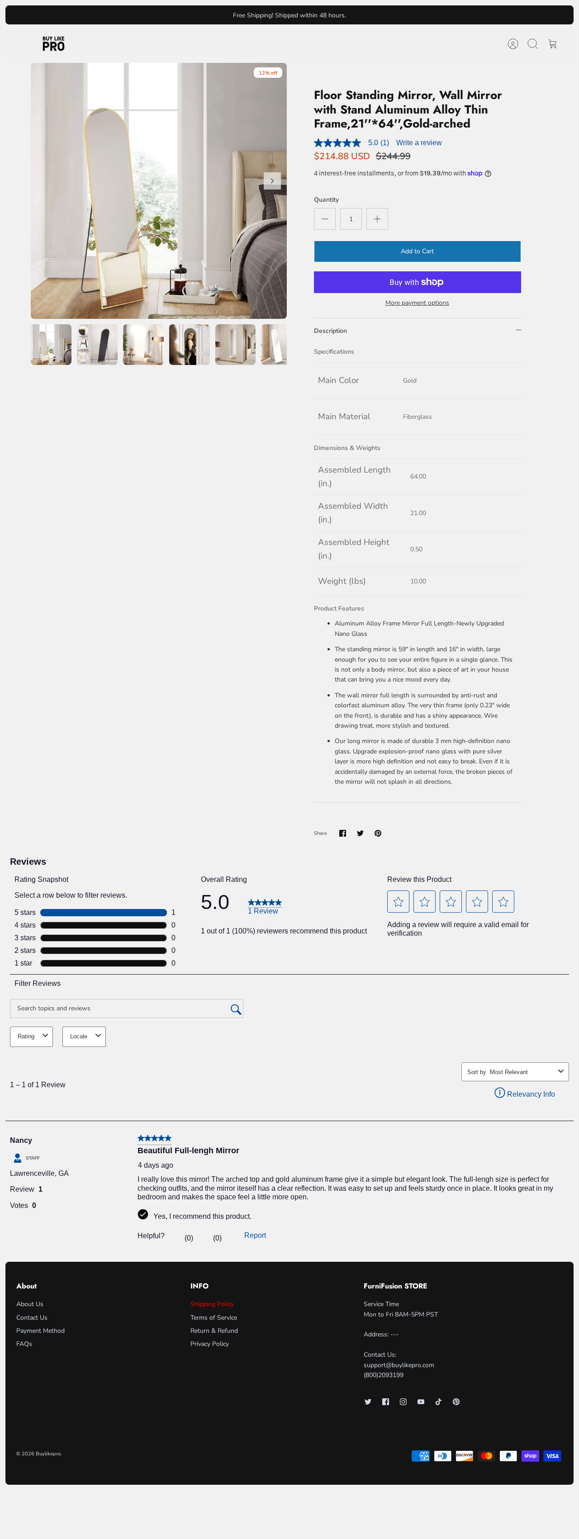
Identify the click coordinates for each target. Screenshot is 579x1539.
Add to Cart (417, 251)
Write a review (419, 143)
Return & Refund (214, 1330)
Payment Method (40, 1330)
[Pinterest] (456, 1402)
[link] (265, 906)
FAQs (24, 1344)
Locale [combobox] (78, 1036)
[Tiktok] (438, 1402)
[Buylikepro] (53, 43)
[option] (159, 191)
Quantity (326, 199)
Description (330, 331)
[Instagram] (403, 1402)
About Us (29, 1304)
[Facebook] (385, 1402)
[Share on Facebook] (342, 833)
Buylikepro (48, 1453)
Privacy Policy (209, 1344)
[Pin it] (378, 833)
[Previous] (185, 15)
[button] (398, 902)
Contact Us (31, 1317)
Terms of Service (213, 1317)
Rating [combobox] (26, 1036)
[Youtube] (421, 1402)
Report (255, 1235)
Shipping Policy (212, 1304)
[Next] (393, 15)
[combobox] (522, 1072)
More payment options (417, 303)
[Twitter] (368, 1402)
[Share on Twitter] (360, 833)
